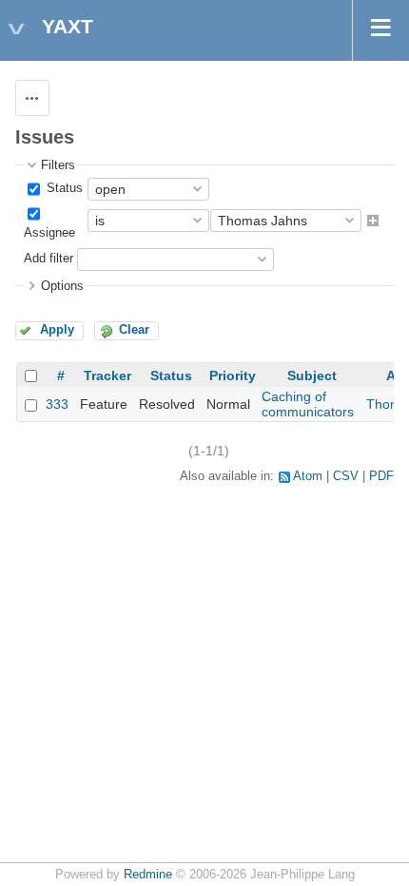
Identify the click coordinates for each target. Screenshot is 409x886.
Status (63, 188)
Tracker (107, 375)
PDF (381, 476)
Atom (307, 476)
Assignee (49, 233)
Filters (58, 165)
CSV (346, 476)
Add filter (48, 258)
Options (62, 286)
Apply (57, 330)
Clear (134, 330)
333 (57, 404)
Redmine (148, 874)
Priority (232, 375)
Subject (312, 375)
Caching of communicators (308, 404)
